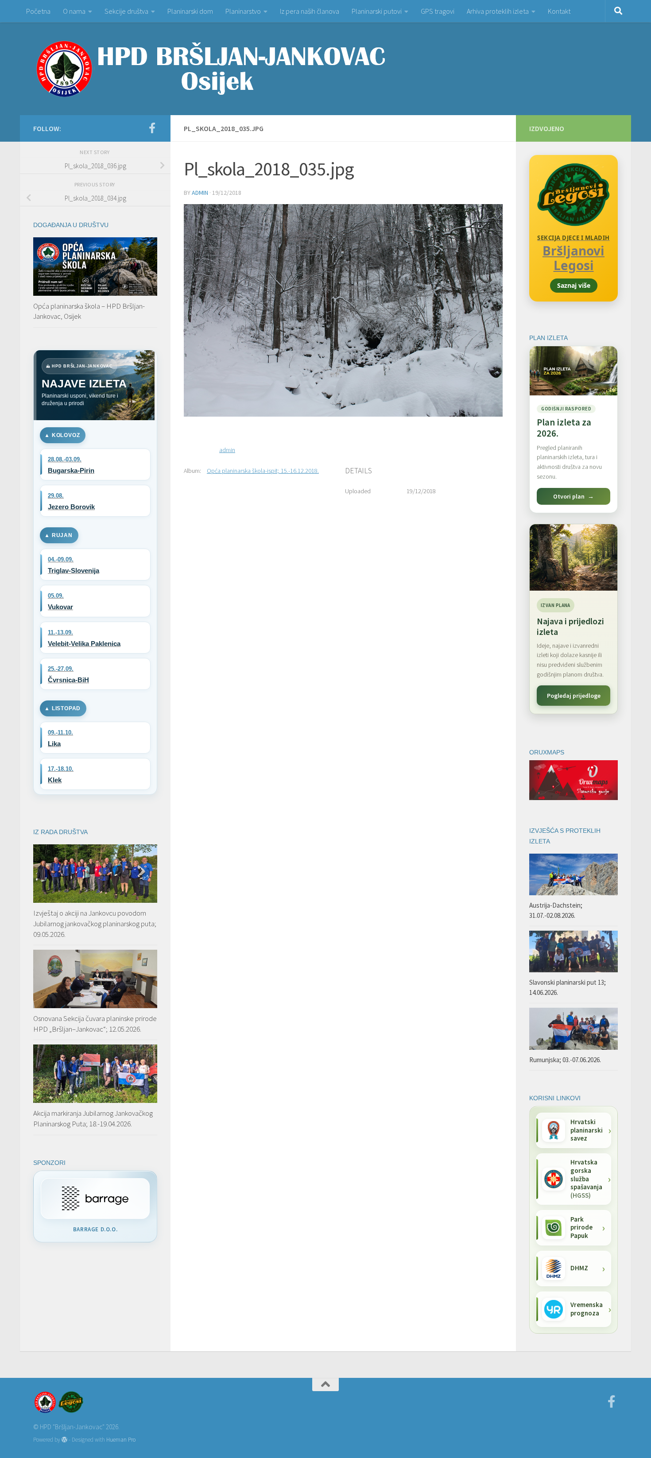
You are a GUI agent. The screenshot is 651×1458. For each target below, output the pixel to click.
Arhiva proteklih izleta (498, 11)
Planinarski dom (190, 11)
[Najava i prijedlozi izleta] (573, 557)
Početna (38, 11)
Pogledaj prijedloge (574, 696)
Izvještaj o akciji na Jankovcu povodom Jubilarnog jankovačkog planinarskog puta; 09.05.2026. (94, 923)
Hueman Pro (121, 1439)
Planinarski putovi (377, 11)
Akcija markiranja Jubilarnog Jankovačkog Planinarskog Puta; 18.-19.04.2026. (93, 1118)
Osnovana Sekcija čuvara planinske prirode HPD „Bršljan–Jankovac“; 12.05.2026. (95, 1023)
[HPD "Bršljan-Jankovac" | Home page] (210, 68)
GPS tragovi (437, 11)
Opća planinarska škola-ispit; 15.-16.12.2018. (263, 471)
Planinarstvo (243, 11)
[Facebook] (152, 128)
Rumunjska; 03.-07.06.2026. (565, 1060)
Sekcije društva (126, 11)
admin (200, 193)
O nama (74, 11)
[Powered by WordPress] (64, 1440)
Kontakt (559, 11)
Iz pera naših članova (309, 11)
